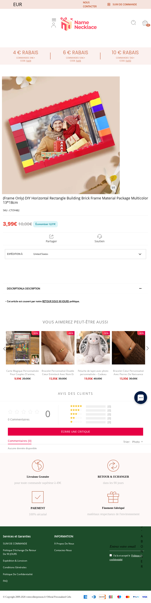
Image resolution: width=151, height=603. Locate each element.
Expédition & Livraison (15, 560)
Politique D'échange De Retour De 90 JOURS (19, 552)
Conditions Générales (15, 567)
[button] (4, 356)
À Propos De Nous (64, 543)
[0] (145, 22)
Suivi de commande (125, 4)
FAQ (5, 581)
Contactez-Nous (63, 550)
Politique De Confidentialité (18, 574)
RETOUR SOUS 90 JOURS (55, 301)
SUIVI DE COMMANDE (15, 543)
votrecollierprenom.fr (36, 597)
